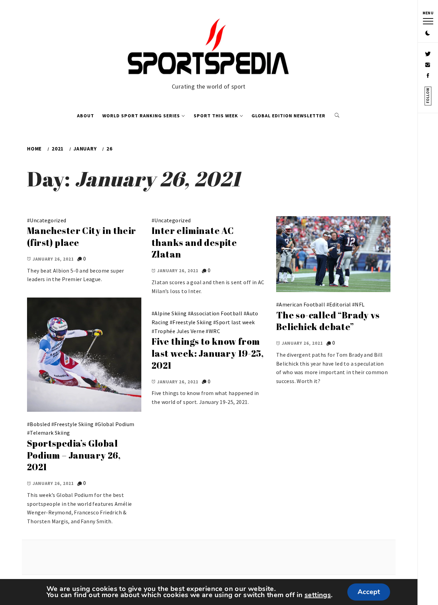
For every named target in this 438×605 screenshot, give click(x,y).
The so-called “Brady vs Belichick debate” (327, 321)
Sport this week (216, 116)
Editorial (340, 304)
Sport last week (235, 322)
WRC (214, 331)
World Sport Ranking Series (141, 116)
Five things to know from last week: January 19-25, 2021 (207, 353)
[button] (427, 33)
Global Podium (116, 424)
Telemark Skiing (50, 432)
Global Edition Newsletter (288, 116)
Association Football (216, 313)
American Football (302, 304)
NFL (359, 304)
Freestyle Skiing (73, 424)
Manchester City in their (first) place (81, 236)
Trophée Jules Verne (179, 331)
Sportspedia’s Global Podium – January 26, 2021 (73, 455)
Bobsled (40, 424)
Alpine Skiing (170, 313)
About (85, 116)
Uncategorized (48, 220)
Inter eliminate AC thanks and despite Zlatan (194, 242)
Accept (369, 591)
